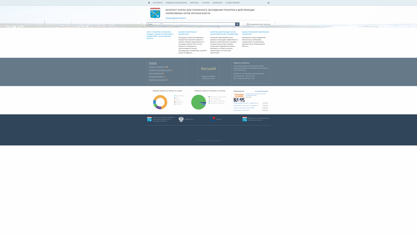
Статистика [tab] (153, 63)
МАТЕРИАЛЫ (194, 3)
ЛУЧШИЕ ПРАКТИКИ (233, 3)
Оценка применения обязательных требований (255, 33)
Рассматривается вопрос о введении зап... (246, 103)
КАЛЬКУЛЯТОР (218, 3)
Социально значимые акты (157, 67)
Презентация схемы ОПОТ (241, 110)
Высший (208, 69)
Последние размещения (156, 77)
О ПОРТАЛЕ (205, 3)
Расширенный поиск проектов (259, 24)
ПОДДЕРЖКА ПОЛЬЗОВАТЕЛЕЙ (176, 3)
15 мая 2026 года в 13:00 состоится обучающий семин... (256, 94)
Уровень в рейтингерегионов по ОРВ (208, 77)
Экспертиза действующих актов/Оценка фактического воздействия (224, 33)
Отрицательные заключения (157, 80)
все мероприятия (261, 91)
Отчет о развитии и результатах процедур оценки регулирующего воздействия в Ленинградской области (160, 35)
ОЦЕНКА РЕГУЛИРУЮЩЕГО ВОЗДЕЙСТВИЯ (187, 33)
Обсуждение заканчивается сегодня (159, 70)
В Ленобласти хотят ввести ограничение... (246, 105)
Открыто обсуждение (155, 73)
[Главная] (149, 3)
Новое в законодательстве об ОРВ (244, 108)
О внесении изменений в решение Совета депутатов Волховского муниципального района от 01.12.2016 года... (251, 68)
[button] (269, 3)
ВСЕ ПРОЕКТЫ (158, 3)
